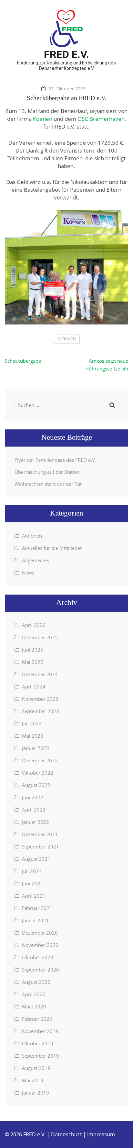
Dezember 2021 (40, 834)
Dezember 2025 (40, 637)
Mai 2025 (32, 662)
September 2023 (40, 711)
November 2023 (40, 699)
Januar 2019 (35, 1092)
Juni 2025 (32, 649)
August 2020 (36, 982)
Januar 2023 (35, 748)
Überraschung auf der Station (47, 472)
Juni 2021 (32, 883)
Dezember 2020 (40, 932)
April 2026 (34, 625)
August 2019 (36, 1068)
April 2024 (34, 686)
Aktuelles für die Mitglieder (52, 548)
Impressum (101, 1134)
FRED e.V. (66, 54)
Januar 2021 (35, 920)
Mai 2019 (32, 1080)
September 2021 (40, 846)
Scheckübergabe (23, 361)
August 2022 (36, 785)
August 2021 (36, 859)
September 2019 (40, 1055)
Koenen (42, 118)
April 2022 (34, 809)
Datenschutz (66, 1134)
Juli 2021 (32, 871)
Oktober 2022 (37, 772)
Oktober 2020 (37, 957)
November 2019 (40, 1031)
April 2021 (34, 895)
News (28, 572)
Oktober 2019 (37, 1043)
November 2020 (40, 945)
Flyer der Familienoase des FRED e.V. (55, 460)
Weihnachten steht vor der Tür (48, 484)
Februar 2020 (37, 1019)
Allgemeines (35, 560)
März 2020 (34, 1006)
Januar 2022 (35, 822)
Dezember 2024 (40, 674)
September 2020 (40, 969)
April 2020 (34, 994)
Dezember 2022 (40, 760)
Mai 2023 (32, 736)
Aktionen (66, 339)
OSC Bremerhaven (101, 118)
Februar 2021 (37, 908)
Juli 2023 (32, 723)
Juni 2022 (32, 797)
